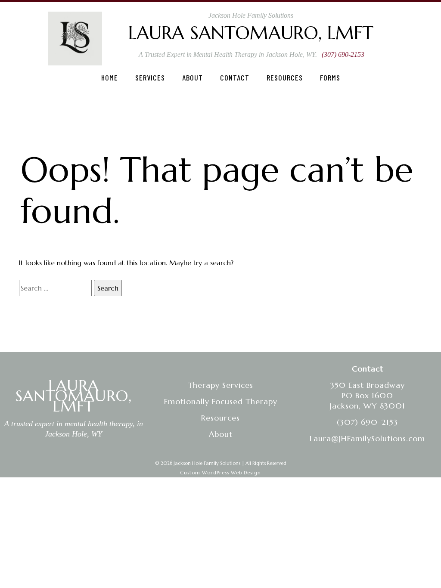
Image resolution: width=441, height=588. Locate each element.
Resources (285, 77)
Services (150, 77)
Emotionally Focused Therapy (220, 401)
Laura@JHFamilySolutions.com (367, 438)
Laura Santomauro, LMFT (250, 33)
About (192, 77)
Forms (330, 77)
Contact (234, 77)
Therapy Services (220, 385)
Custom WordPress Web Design (220, 473)
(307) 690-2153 (343, 54)
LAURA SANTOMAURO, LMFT (74, 396)
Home (109, 77)
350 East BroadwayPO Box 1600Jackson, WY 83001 (367, 395)
